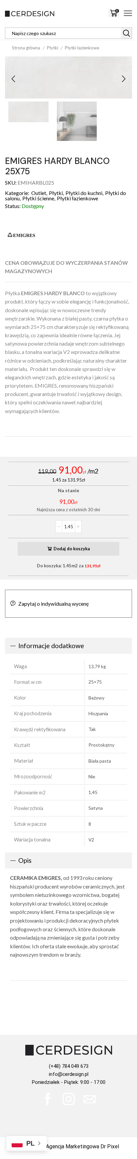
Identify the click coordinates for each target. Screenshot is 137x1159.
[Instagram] (69, 1099)
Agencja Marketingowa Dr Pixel (82, 1146)
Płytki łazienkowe (82, 47)
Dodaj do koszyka (72, 548)
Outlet (38, 193)
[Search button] (126, 33)
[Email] (89, 1099)
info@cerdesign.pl (68, 1074)
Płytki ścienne (38, 198)
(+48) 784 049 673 (68, 1066)
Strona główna (26, 47)
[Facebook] (48, 1099)
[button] (13, 79)
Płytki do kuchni (84, 193)
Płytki (52, 47)
